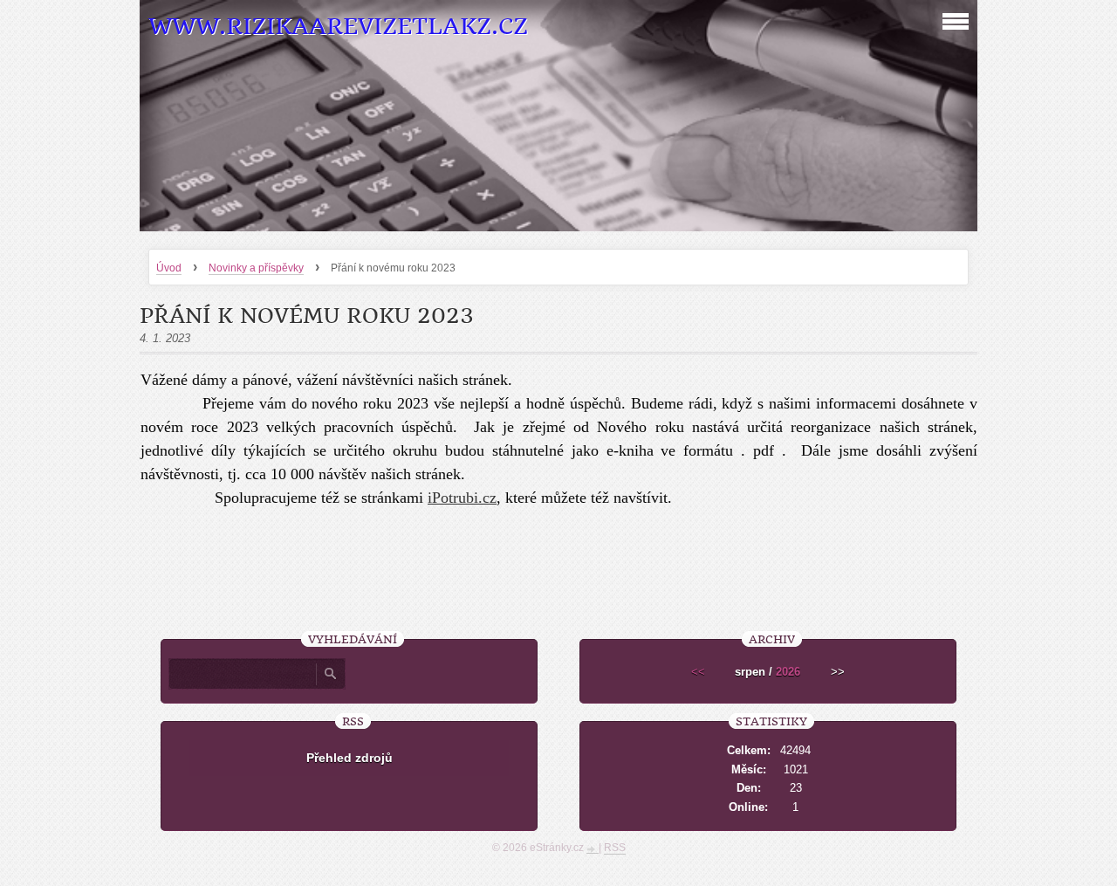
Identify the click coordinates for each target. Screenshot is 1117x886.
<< (698, 671)
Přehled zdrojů (349, 758)
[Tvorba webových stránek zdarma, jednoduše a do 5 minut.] (592, 849)
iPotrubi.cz (462, 497)
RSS (615, 847)
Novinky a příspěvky (256, 268)
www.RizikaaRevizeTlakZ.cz (338, 26)
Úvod (169, 268)
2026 (788, 671)
